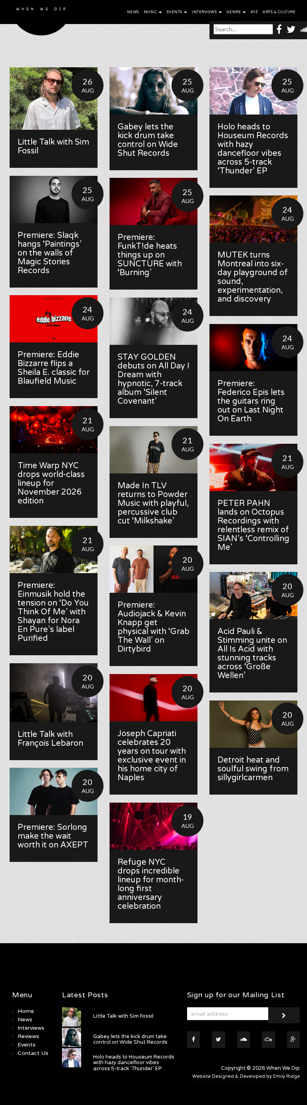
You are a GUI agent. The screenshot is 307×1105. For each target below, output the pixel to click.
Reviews (28, 1036)
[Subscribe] (284, 1015)
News (133, 12)
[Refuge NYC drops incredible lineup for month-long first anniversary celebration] (153, 826)
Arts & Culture (279, 12)
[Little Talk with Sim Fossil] (54, 98)
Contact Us (33, 1053)
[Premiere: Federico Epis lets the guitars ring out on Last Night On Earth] (253, 347)
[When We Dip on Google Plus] (293, 1039)
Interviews (205, 12)
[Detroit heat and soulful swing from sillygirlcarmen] (253, 724)
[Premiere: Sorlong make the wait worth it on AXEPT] (54, 791)
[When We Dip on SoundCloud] (243, 1039)
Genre (234, 12)
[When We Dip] (41, 20)
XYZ (254, 12)
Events (175, 12)
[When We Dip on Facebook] (279, 29)
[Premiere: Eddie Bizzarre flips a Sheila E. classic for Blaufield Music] (54, 318)
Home (26, 1011)
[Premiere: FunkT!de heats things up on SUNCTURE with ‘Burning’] (153, 201)
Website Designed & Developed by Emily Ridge (246, 1076)
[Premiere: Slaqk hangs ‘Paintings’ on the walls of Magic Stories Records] (54, 199)
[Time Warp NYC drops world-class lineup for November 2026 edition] (54, 429)
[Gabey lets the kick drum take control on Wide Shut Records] (153, 91)
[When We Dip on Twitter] (291, 29)
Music (151, 12)
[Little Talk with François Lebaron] (54, 692)
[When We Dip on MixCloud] (268, 1039)
